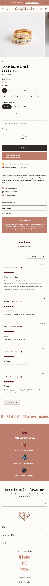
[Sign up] (44, 503)
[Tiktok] (24, 582)
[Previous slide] (2, 2)
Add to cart (24, 148)
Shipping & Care (8, 213)
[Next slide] (46, 2)
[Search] (7, 8)
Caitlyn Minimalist (26, 577)
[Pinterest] (28, 582)
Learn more (40, 228)
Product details (8, 203)
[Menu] (2, 9)
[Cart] (46, 8)
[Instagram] (20, 582)
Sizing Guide (6, 208)
